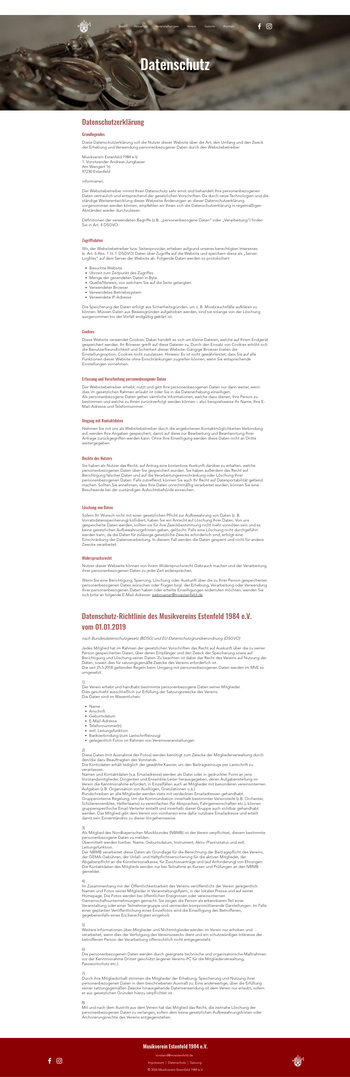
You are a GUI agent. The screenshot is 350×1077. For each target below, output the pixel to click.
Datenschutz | (179, 1062)
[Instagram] (269, 26)
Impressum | (158, 1062)
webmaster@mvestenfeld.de (177, 594)
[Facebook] (259, 26)
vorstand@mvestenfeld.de (174, 1055)
